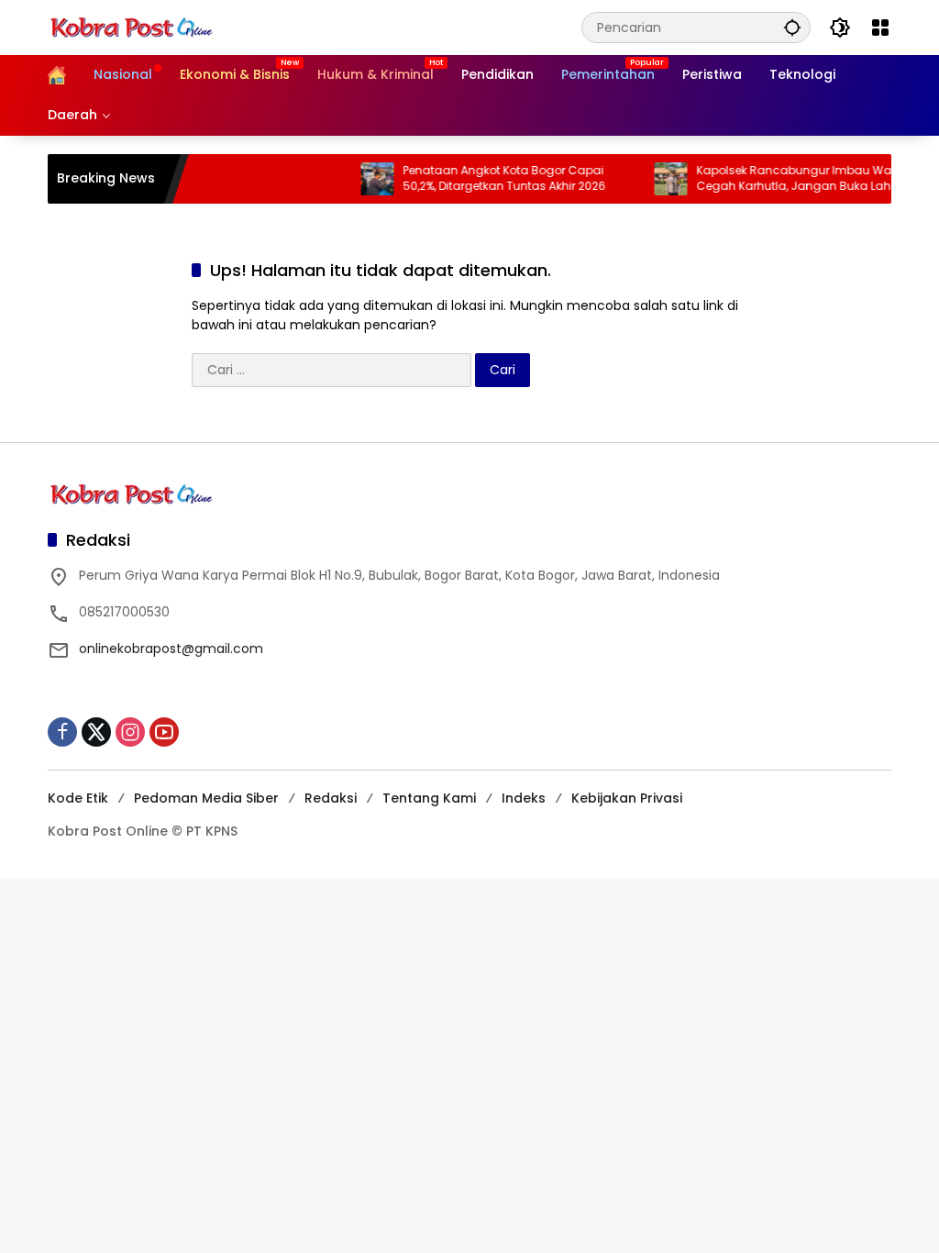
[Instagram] (130, 732)
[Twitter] (96, 732)
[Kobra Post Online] (131, 26)
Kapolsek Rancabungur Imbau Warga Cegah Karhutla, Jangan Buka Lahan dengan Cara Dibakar (790, 178)
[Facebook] (62, 732)
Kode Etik (78, 798)
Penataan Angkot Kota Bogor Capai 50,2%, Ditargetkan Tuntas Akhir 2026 (490, 178)
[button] (792, 27)
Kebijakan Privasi (626, 798)
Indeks (524, 798)
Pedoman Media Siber (206, 798)
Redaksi (330, 798)
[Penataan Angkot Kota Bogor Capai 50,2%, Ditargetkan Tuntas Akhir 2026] (363, 178)
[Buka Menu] (880, 28)
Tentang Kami (429, 798)
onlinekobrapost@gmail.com (171, 648)
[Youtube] (164, 732)
